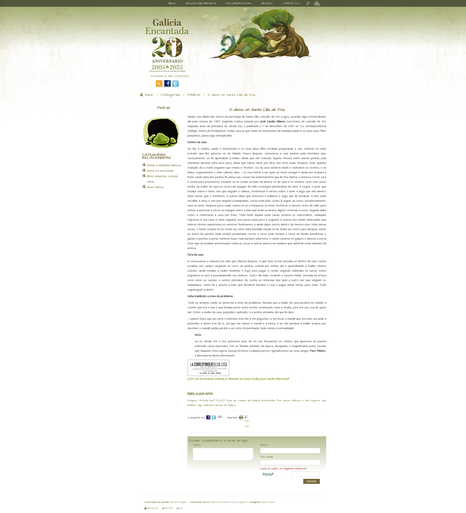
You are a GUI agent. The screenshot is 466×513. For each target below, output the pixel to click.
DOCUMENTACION (238, 3)
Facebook (152, 508)
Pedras (194, 95)
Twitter (168, 508)
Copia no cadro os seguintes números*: (283, 468)
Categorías (170, 95)
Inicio (149, 95)
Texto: (197, 445)
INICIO (172, 3)
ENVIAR (311, 481)
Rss (181, 508)
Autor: (264, 445)
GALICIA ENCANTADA (199, 3)
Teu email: (266, 457)
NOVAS (266, 3)
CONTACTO (290, 3)
